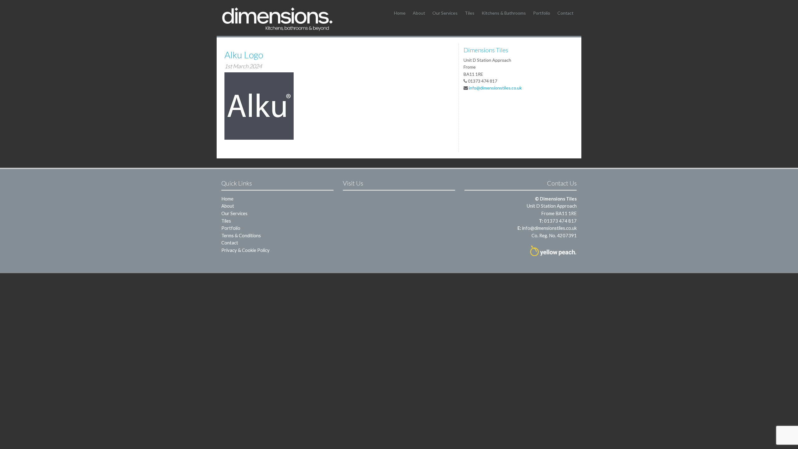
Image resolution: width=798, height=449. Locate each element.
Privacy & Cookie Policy (245, 250)
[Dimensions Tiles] (277, 19)
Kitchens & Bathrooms (504, 13)
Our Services (445, 13)
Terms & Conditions (241, 235)
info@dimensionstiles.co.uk (495, 87)
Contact (565, 13)
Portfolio (541, 13)
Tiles (469, 13)
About (419, 13)
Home (400, 13)
